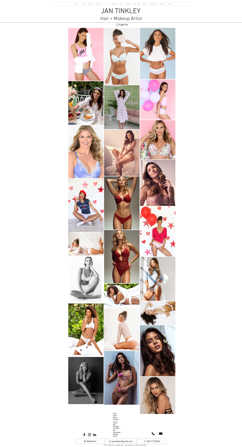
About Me (115, 434)
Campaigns (116, 427)
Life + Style (116, 428)
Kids (114, 430)
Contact (115, 436)
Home (114, 413)
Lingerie (115, 421)
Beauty (115, 417)
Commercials (117, 432)
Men (114, 425)
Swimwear (116, 419)
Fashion (115, 423)
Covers (115, 415)
